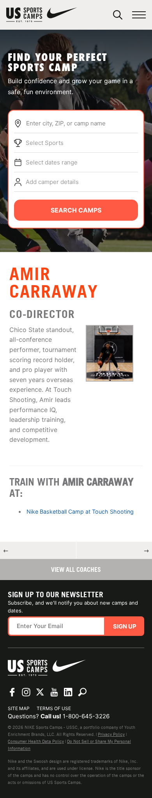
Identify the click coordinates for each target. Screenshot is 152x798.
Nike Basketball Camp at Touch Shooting (80, 511)
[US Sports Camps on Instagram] (26, 692)
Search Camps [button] (76, 210)
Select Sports (45, 142)
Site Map (19, 708)
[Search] (117, 15)
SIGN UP (124, 626)
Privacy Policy (111, 734)
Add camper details (52, 182)
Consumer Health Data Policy (36, 741)
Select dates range (52, 162)
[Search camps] (82, 692)
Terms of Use (54, 708)
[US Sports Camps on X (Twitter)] (40, 692)
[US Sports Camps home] (41, 14)
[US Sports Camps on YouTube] (54, 692)
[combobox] (82, 123)
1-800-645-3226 (86, 716)
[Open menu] (139, 15)
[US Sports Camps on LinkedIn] (68, 692)
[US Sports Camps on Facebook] (12, 692)
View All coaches (76, 569)
